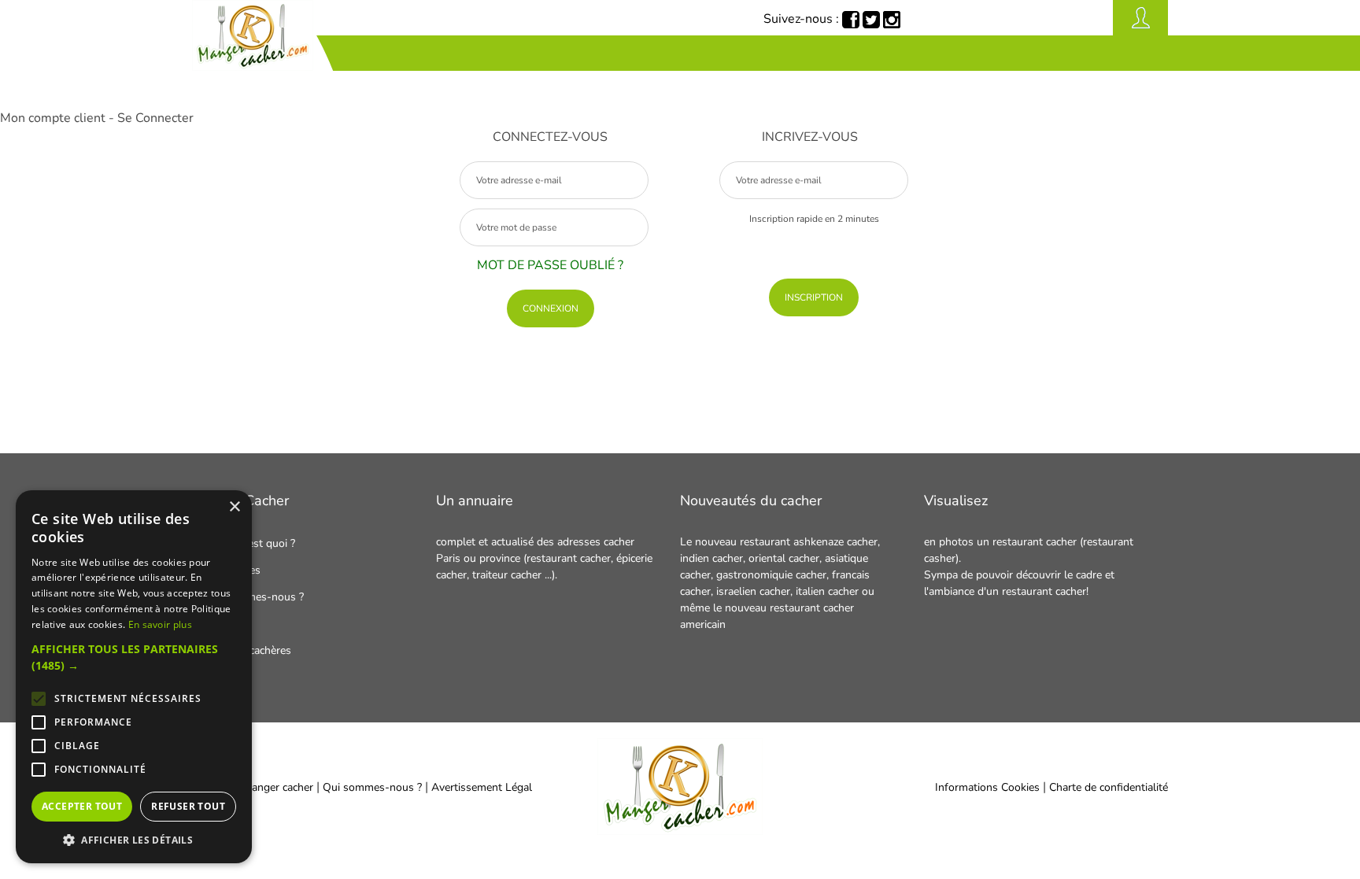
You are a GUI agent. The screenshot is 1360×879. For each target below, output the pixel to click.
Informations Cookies (987, 787)
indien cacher (711, 558)
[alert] (134, 676)
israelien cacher (753, 591)
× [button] (234, 507)
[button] (133, 657)
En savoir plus (160, 624)
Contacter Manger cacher (252, 787)
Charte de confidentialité (1108, 787)
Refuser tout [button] (188, 806)
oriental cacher (783, 558)
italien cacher (827, 591)
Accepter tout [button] (82, 806)
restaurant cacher (1034, 541)
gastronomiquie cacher (771, 574)
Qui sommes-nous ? (374, 787)
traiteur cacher (508, 574)
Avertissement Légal (481, 787)
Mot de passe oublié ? (550, 265)
